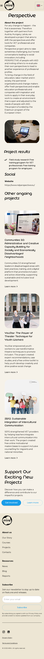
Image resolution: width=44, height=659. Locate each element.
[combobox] (39, 5)
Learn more (32, 502)
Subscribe (22, 607)
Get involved (11, 502)
